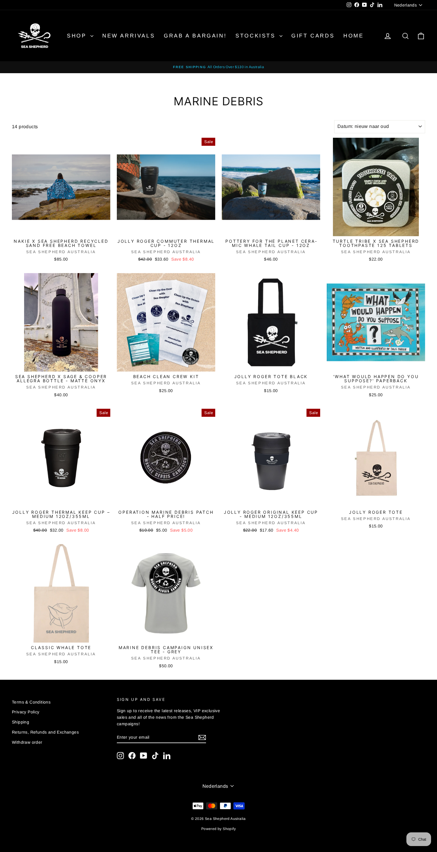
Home (353, 36)
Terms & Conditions (31, 702)
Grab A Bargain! (195, 36)
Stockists (256, 36)
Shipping (20, 722)
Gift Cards (312, 36)
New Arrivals (128, 36)
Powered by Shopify (218, 829)
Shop (78, 36)
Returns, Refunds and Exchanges (45, 732)
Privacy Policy (26, 712)
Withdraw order (27, 742)
